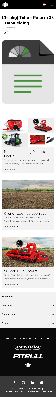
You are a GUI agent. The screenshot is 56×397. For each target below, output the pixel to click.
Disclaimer (48, 391)
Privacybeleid (34, 391)
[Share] (5, 33)
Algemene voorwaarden (14, 391)
